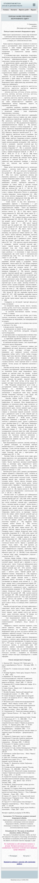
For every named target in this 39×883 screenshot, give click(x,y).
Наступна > (27, 856)
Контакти (14, 10)
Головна (6, 10)
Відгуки (33, 10)
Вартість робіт (24, 10)
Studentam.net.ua (12, 3)
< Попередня (13, 856)
